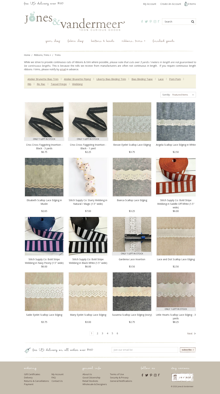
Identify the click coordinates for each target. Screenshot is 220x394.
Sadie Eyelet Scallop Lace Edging (44, 314)
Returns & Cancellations (36, 380)
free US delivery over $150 (43, 3)
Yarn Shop (53, 41)
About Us (87, 374)
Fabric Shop (76, 41)
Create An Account (170, 3)
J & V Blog (182, 377)
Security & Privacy (119, 377)
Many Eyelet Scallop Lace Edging (88, 314)
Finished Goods (163, 41)
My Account (149, 3)
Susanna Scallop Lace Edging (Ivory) (132, 314)
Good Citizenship (91, 377)
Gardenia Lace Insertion (132, 259)
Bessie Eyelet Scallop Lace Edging (132, 144)
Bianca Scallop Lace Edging (132, 200)
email (63, 69)
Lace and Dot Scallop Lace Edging (176, 259)
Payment (28, 384)
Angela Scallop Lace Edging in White (176, 144)
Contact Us (57, 380)
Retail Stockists (90, 380)
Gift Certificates (32, 374)
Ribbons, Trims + (133, 41)
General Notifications (121, 380)
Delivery (28, 377)
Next (190, 333)
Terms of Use (117, 374)
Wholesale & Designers (94, 384)
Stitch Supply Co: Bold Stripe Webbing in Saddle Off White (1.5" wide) (175, 204)
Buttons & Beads (102, 41)
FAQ (54, 377)
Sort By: (166, 94)
